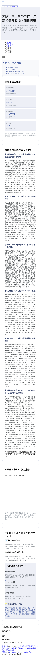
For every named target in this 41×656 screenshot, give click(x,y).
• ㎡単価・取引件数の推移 (15, 71)
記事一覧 (15, 6)
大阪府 (8, 46)
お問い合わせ (28, 652)
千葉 (19, 648)
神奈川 (26, 648)
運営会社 (5, 652)
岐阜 (9, 650)
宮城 (30, 646)
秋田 (33, 646)
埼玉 (16, 648)
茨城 (6, 648)
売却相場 (9, 44)
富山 (32, 648)
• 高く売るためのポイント (15, 73)
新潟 (29, 648)
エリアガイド (7, 6)
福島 (3, 648)
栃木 (9, 648)
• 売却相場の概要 (12, 67)
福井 (3, 650)
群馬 (12, 648)
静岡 (12, 650)
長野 (6, 650)
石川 (35, 648)
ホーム (8, 42)
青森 (24, 646)
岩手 (27, 646)
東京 (22, 648)
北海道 (20, 646)
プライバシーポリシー (16, 652)
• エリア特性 (10, 69)
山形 (36, 646)
